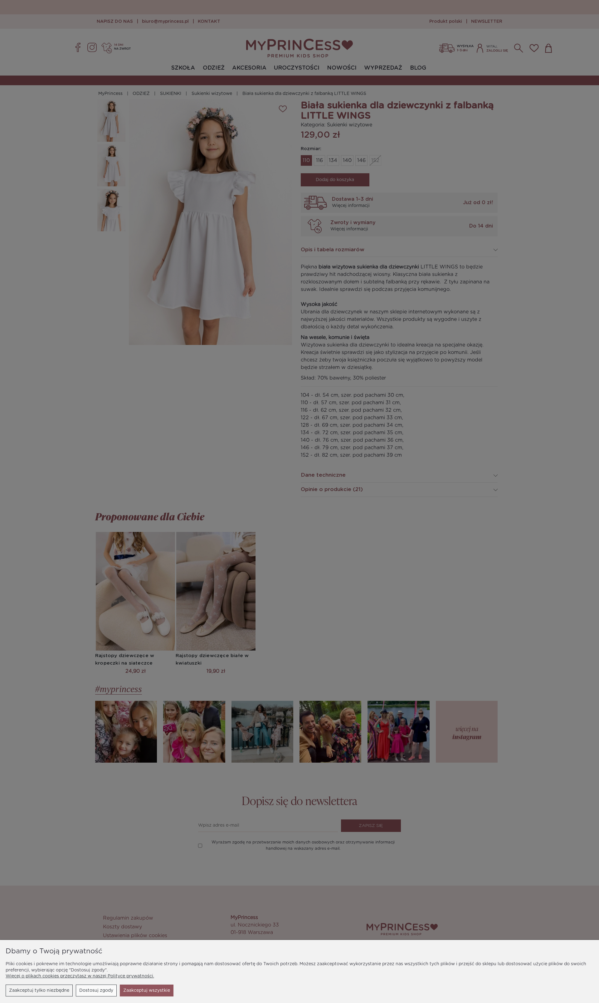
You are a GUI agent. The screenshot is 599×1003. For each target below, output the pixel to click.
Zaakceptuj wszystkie (146, 990)
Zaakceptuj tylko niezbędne (39, 990)
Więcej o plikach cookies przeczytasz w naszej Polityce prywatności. (80, 976)
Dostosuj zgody (96, 990)
